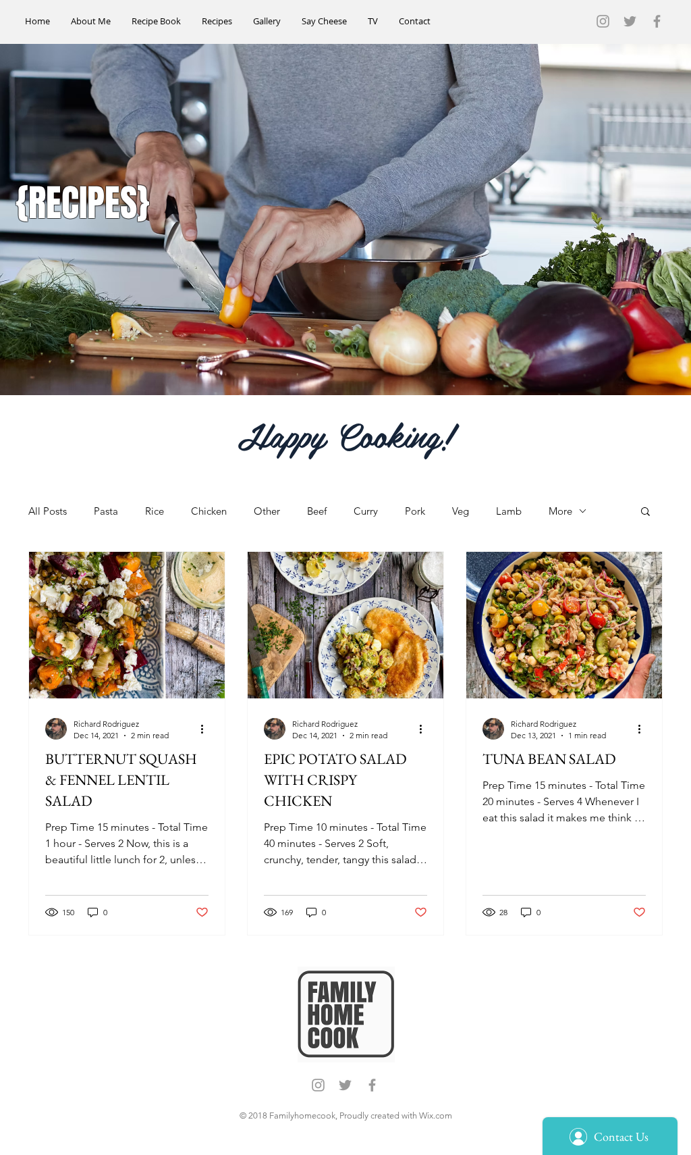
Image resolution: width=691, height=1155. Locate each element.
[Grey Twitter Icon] (629, 21)
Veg (460, 511)
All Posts (47, 511)
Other (267, 511)
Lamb (509, 511)
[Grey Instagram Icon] (603, 21)
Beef (317, 511)
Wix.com (435, 1115)
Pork (415, 511)
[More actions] (206, 729)
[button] (645, 512)
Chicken (209, 511)
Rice (154, 511)
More (560, 511)
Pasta (106, 511)
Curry (366, 511)
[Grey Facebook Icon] (656, 21)
